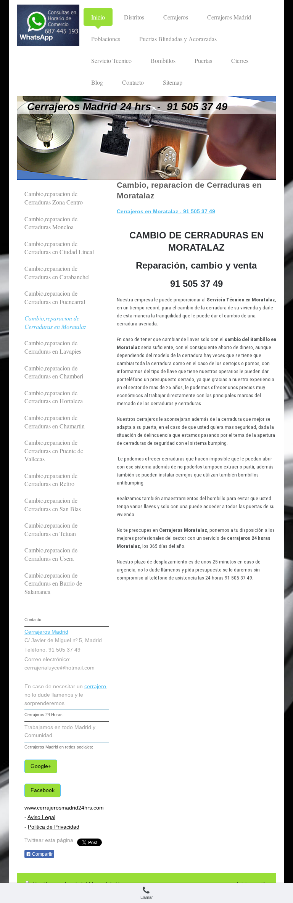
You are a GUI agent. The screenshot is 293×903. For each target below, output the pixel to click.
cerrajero (95, 686)
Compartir (42, 854)
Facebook (43, 790)
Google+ (41, 766)
